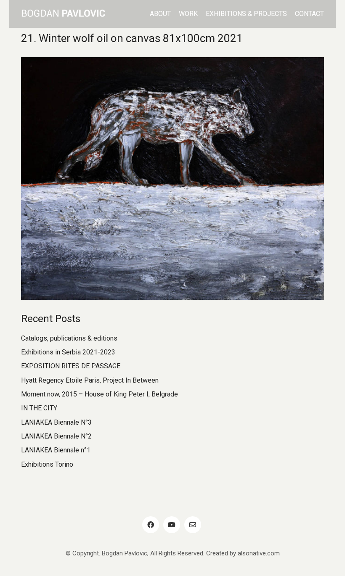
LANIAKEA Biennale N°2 (56, 436)
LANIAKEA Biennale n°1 (55, 450)
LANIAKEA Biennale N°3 (56, 422)
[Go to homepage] (63, 13)
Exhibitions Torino (47, 464)
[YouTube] (171, 524)
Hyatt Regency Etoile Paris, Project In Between (90, 380)
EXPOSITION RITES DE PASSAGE (70, 366)
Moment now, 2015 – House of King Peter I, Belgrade (99, 394)
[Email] (192, 524)
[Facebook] (150, 524)
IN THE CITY (39, 408)
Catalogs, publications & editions (69, 338)
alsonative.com (259, 553)
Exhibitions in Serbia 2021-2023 (68, 352)
